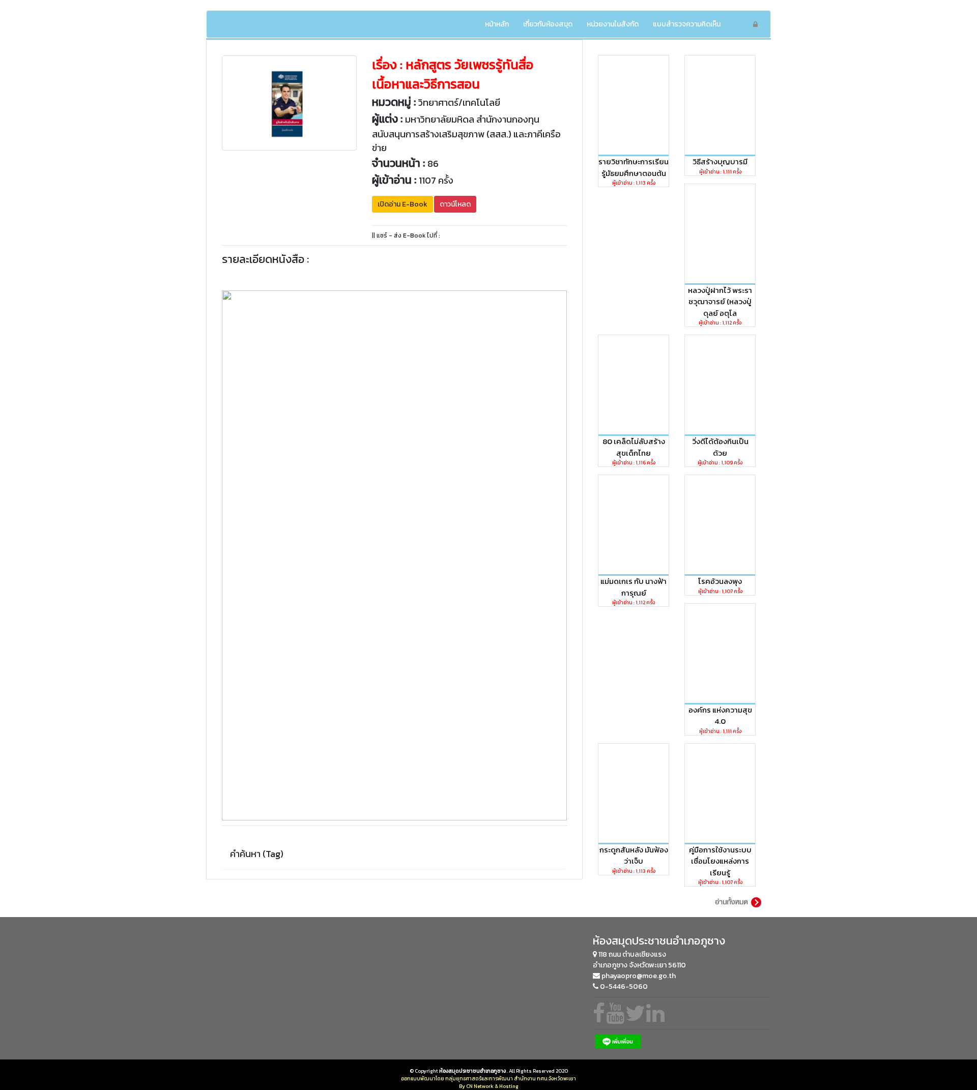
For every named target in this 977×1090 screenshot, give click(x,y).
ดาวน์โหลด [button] (455, 204)
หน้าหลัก (500, 24)
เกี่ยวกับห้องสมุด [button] (547, 24)
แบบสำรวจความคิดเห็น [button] (687, 24)
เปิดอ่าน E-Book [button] (402, 204)
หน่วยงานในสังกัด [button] (613, 24)
